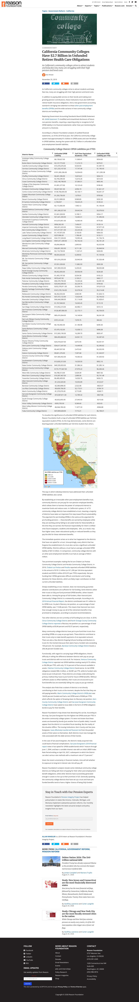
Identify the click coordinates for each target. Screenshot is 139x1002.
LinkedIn (29, 957)
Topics (96, 6)
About (79, 6)
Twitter (28, 954)
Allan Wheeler (48, 836)
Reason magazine (61, 975)
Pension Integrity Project (70, 797)
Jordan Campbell (70, 873)
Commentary (49, 47)
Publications (107, 6)
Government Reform (57, 11)
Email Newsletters (62, 962)
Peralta (67, 567)
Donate (129, 6)
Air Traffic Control (96, 2)
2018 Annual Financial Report (53, 601)
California (70, 11)
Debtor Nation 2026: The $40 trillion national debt (76, 858)
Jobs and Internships (63, 969)
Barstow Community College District (75, 646)
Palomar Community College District (61, 668)
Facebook (29, 950)
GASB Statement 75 (52, 119)
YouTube (29, 960)
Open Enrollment (119, 2)
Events (125, 2)
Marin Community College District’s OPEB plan (74, 693)
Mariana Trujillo (86, 873)
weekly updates (32, 972)
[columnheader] (37, 154)
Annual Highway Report (107, 2)
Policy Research (61, 972)
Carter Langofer (88, 904)
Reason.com (120, 6)
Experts (88, 6)
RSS (27, 963)
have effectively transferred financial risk (66, 730)
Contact (58, 956)
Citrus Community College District (55, 621)
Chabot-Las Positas (54, 567)
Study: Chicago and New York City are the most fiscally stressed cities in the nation (79, 914)
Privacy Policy (92, 976)
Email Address (51, 815)
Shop (57, 978)
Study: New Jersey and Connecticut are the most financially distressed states (79, 883)
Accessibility (91, 979)
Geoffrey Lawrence (71, 904)
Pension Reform (50, 851)
